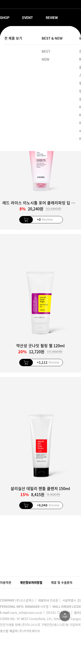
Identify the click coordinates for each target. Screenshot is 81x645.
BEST (46, 51)
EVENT (27, 18)
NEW (45, 59)
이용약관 (5, 582)
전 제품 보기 (13, 38)
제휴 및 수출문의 (61, 582)
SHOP (5, 18)
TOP (64, 617)
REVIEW (52, 18)
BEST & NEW (52, 38)
